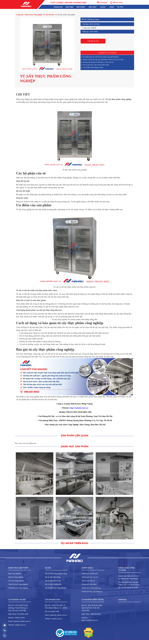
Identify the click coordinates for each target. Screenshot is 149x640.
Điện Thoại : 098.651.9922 (91, 614)
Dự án (102, 7)
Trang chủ (58, 7)
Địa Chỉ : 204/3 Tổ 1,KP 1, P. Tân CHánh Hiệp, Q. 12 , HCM (56, 606)
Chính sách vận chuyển (90, 577)
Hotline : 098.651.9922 (16, 618)
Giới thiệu (69, 7)
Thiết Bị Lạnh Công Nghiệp (18, 588)
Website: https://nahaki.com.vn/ (90, 619)
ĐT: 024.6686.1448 (52, 611)
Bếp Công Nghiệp (14, 574)
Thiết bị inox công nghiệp (33, 14)
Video (111, 7)
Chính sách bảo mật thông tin (92, 591)
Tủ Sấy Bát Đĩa (48, 14)
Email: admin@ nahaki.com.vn (19, 621)
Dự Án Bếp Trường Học (53, 584)
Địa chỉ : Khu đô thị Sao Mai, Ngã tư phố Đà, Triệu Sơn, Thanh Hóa (92, 607)
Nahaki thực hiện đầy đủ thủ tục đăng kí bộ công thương (128, 577)
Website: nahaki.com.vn (17, 625)
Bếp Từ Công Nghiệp (15, 577)
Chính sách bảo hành (89, 584)
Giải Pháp (92, 7)
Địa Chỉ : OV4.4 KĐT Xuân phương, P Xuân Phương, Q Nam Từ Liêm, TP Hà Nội (18, 607)
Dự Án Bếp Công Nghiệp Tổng (56, 574)
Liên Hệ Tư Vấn (93, 41)
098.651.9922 (118, 2)
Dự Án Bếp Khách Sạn (53, 581)
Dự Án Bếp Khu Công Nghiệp (55, 588)
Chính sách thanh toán (90, 574)
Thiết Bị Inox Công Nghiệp (18, 584)
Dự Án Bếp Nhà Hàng (53, 577)
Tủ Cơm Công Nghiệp (16, 581)
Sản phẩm (80, 7)
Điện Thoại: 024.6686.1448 (18, 614)
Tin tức (120, 7)
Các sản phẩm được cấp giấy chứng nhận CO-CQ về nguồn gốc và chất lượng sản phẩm (128, 584)
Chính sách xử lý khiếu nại (91, 588)
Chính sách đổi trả (88, 581)
